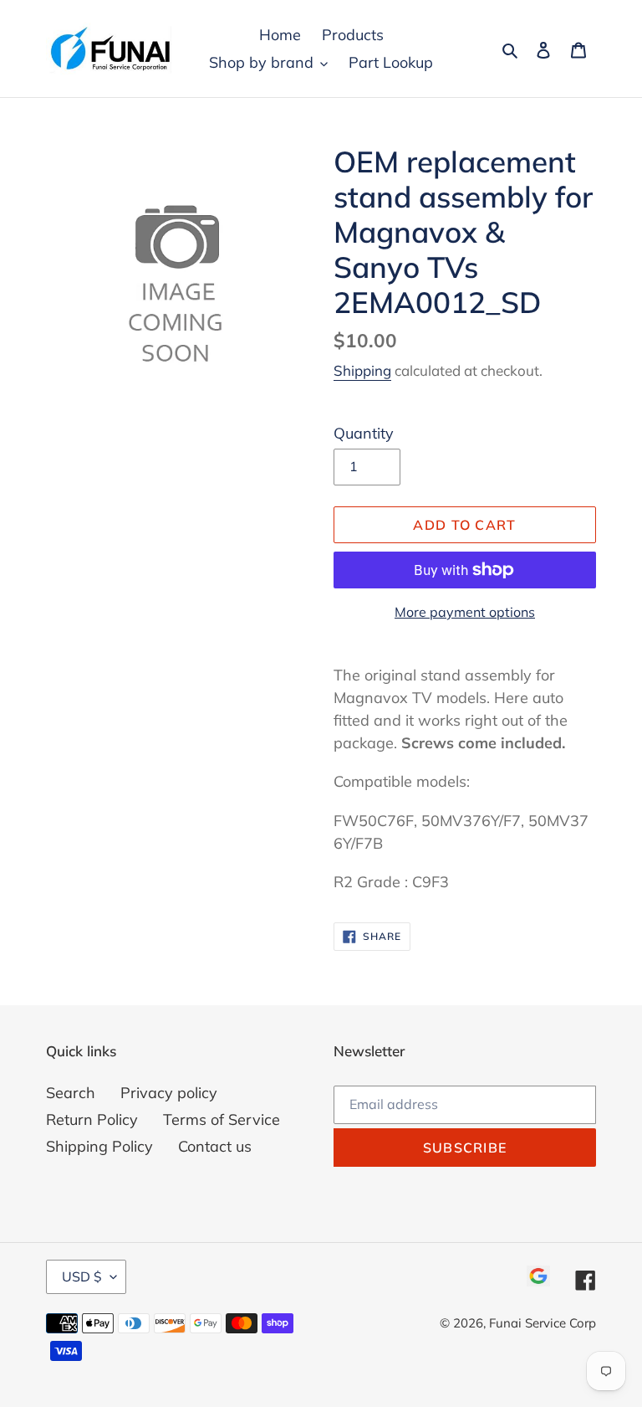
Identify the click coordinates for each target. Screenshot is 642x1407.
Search (70, 1092)
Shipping (362, 370)
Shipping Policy (99, 1146)
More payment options (465, 611)
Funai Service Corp (542, 1323)
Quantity (364, 433)
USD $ (82, 1276)
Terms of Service (221, 1119)
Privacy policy (168, 1092)
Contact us (215, 1146)
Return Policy (92, 1119)
